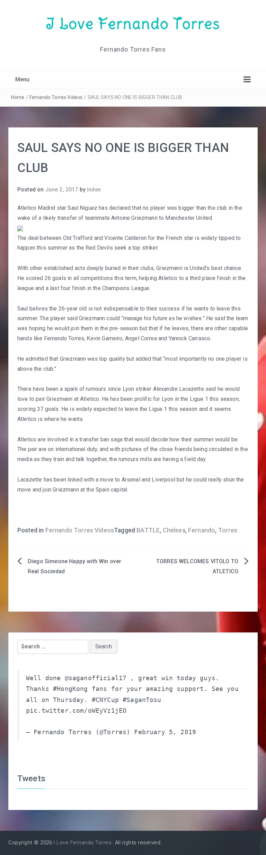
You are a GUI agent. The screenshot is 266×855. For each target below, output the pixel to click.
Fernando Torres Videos (56, 97)
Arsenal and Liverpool (148, 479)
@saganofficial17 (96, 678)
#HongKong (70, 688)
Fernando (201, 530)
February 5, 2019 (165, 732)
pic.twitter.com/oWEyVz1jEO (76, 710)
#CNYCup (105, 699)
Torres (228, 530)
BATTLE (148, 530)
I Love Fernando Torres (133, 24)
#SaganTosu (142, 699)
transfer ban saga (101, 439)
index (94, 189)
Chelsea (174, 530)
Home (18, 97)
